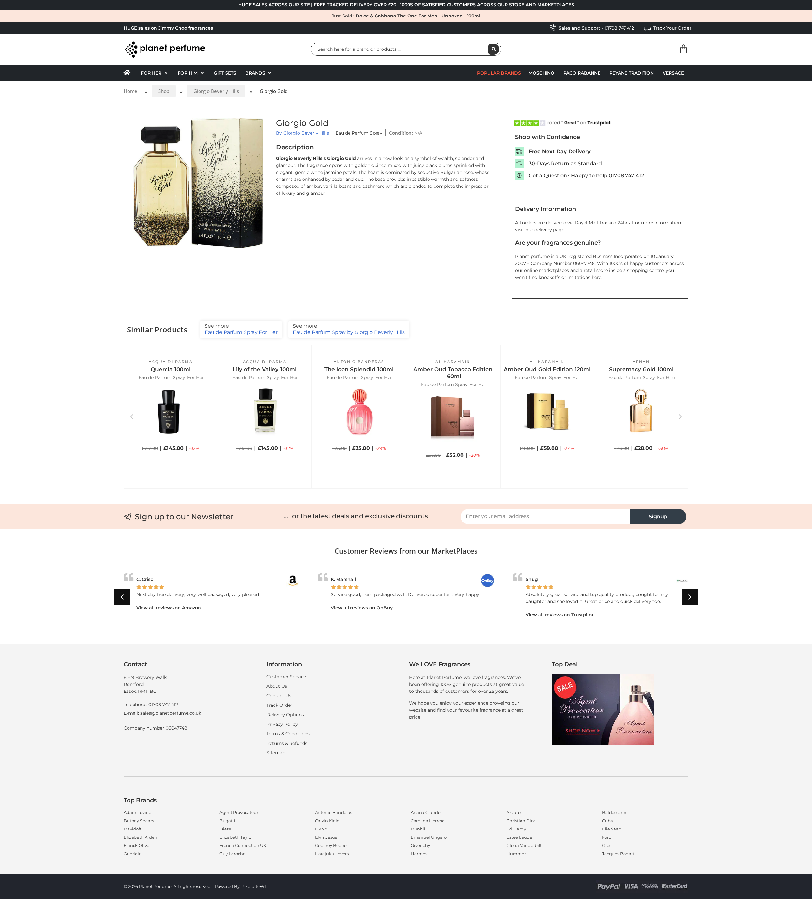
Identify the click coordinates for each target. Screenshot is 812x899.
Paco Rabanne (581, 73)
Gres (606, 845)
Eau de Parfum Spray (359, 133)
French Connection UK (242, 845)
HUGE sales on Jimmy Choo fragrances (168, 28)
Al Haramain (452, 361)
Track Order (279, 705)
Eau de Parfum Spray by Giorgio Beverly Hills (349, 329)
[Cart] (683, 49)
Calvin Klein (327, 820)
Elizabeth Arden (140, 837)
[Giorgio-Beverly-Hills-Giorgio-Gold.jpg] (198, 183)
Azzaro (514, 812)
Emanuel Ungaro (429, 837)
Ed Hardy (516, 828)
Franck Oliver (137, 845)
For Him (666, 377)
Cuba (607, 820)
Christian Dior (521, 820)
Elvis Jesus (326, 837)
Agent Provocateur (238, 812)
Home (130, 91)
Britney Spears (139, 820)
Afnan (641, 361)
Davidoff (132, 828)
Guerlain (133, 853)
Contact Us (278, 696)
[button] (154, 73)
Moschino (541, 73)
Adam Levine (137, 812)
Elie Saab (611, 828)
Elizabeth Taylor (236, 837)
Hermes (419, 853)
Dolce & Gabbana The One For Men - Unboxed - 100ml (418, 16)
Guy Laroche (232, 853)
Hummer (516, 853)
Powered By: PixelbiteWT (240, 886)
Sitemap (275, 753)
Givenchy (420, 845)
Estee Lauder (520, 837)
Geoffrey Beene (331, 845)
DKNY (321, 828)
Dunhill (419, 828)
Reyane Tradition (631, 73)
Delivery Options (285, 715)
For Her (195, 377)
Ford (607, 837)
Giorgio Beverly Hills (216, 91)
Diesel (225, 828)
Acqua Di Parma (171, 361)
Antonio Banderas (359, 361)
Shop (163, 91)
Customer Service (286, 676)
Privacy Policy (282, 724)
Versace (673, 73)
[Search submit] (493, 49)
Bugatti (227, 820)
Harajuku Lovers (332, 853)
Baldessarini (615, 812)
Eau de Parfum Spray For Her (241, 329)
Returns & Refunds (286, 743)
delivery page (549, 230)
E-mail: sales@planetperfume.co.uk (162, 713)
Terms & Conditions (288, 734)
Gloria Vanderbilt (524, 845)
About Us (276, 686)
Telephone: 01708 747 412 (151, 704)
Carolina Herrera (428, 820)
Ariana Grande (426, 812)
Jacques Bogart (618, 853)
